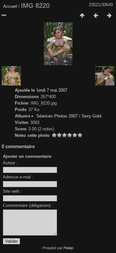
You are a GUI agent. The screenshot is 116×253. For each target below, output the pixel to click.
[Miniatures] (82, 16)
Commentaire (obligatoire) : (28, 205)
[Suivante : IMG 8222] (109, 16)
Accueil (10, 6)
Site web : (12, 191)
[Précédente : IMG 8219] (95, 16)
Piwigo (68, 248)
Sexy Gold (91, 116)
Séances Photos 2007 (57, 116)
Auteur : (10, 162)
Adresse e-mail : (18, 177)
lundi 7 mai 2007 (52, 90)
